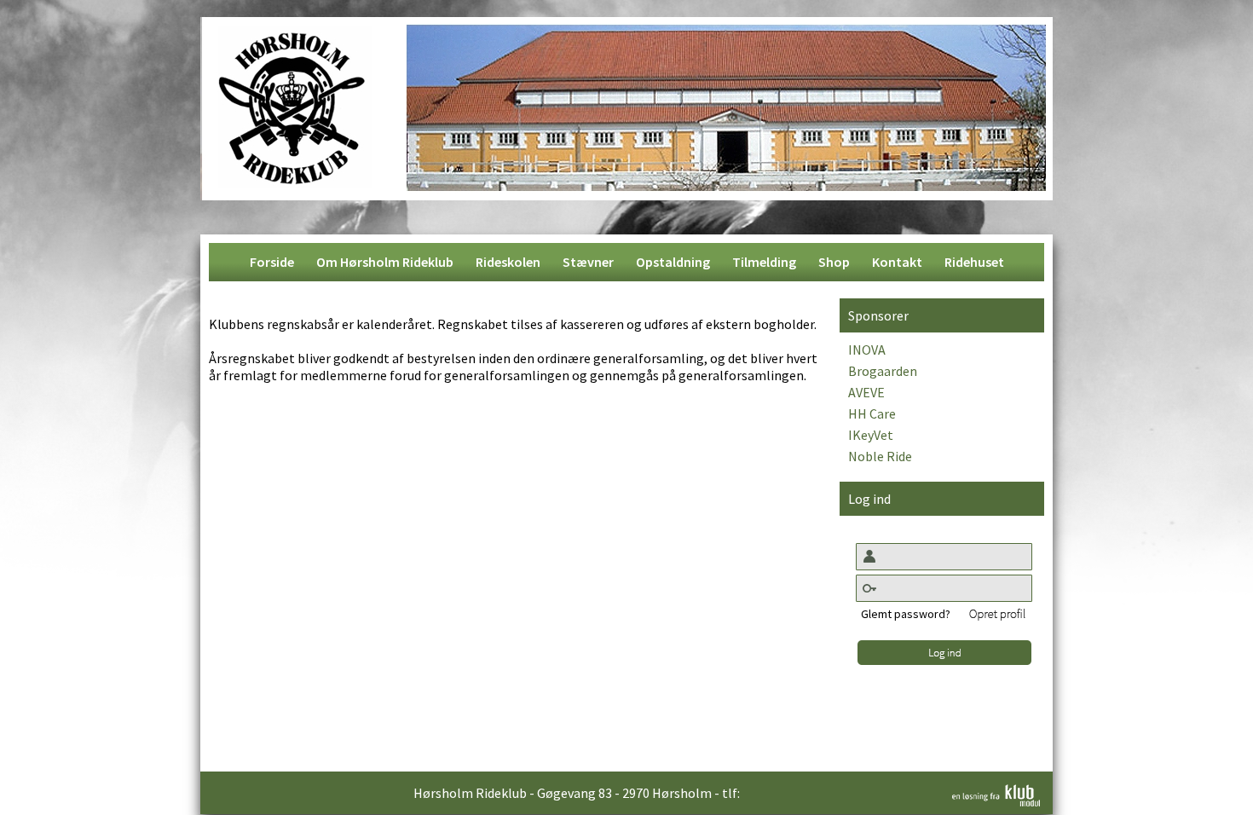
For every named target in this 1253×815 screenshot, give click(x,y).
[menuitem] (272, 262)
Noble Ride (880, 456)
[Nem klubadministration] (996, 801)
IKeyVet (870, 434)
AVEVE (866, 392)
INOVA (867, 349)
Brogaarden (882, 370)
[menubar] (627, 262)
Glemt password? (905, 613)
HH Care (872, 413)
